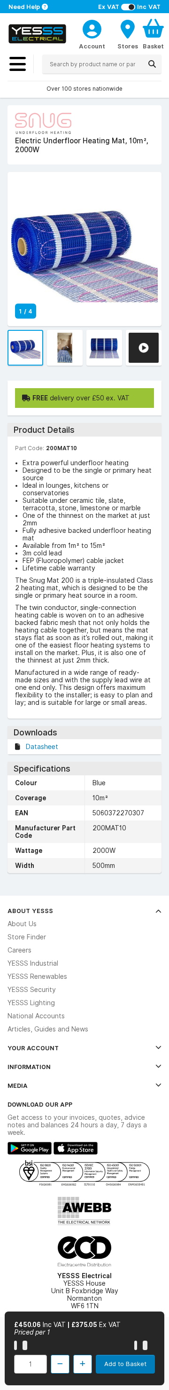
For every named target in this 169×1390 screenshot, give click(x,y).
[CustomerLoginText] (92, 28)
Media (18, 1085)
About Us (22, 924)
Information (29, 1066)
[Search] (152, 64)
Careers (19, 950)
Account (92, 46)
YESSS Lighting (31, 1003)
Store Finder (27, 937)
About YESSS (30, 910)
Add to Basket (125, 1363)
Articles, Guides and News (48, 1029)
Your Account (33, 1048)
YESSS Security (32, 989)
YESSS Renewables (37, 976)
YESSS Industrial (33, 963)
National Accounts (36, 1016)
